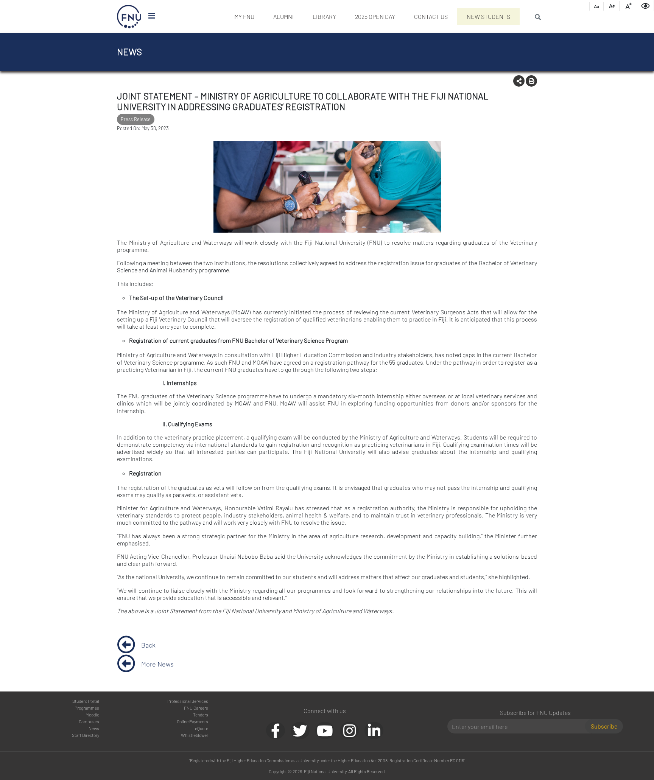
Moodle (92, 714)
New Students (488, 16)
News (94, 728)
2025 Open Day (375, 16)
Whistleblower (194, 735)
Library (324, 16)
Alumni (283, 16)
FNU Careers (196, 707)
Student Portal (85, 701)
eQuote (201, 728)
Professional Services (187, 701)
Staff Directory (85, 735)
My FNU (244, 16)
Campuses (89, 721)
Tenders (200, 714)
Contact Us (431, 16)
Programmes (87, 707)
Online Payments (192, 721)
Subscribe (604, 726)
